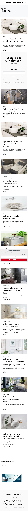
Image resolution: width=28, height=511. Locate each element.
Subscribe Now (14, 260)
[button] (14, 251)
